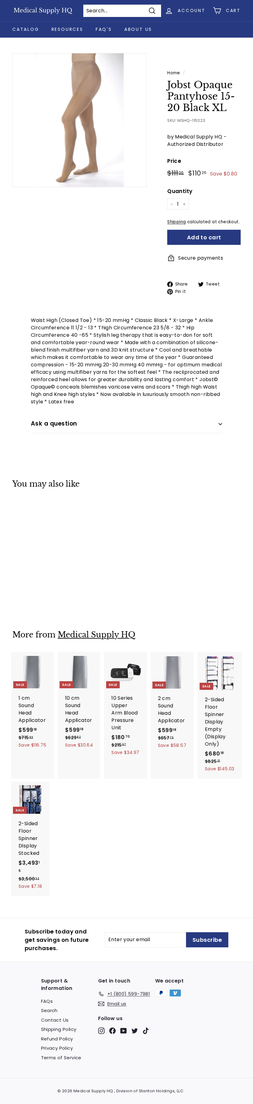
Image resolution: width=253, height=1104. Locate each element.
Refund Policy (57, 1039)
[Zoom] (79, 120)
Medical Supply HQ (96, 635)
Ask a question (54, 423)
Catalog (25, 29)
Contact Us (55, 1020)
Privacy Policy (57, 1048)
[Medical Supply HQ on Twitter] (134, 1030)
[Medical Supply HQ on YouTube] (123, 1030)
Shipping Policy (59, 1029)
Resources (67, 29)
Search (49, 1010)
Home (173, 73)
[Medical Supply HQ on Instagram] (101, 1030)
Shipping (176, 222)
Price (174, 161)
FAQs (47, 1001)
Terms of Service (61, 1057)
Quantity (179, 191)
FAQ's (104, 29)
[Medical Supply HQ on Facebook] (112, 1030)
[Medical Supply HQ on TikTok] (146, 1030)
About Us (138, 29)
